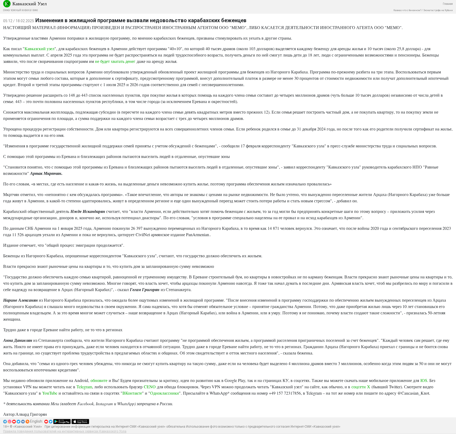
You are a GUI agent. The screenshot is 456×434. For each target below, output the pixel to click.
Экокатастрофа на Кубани (438, 10)
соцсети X (361, 386)
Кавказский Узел (29, 3)
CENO (150, 386)
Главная (448, 3)
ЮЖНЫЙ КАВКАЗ (21, 10)
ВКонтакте (132, 393)
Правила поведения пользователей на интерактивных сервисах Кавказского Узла (64, 431)
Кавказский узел (39, 48)
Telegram (84, 386)
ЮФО (35, 10)
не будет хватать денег (115, 61)
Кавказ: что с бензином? (407, 10)
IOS (423, 380)
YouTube (49, 393)
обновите (99, 380)
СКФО (6, 10)
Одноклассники (164, 393)
